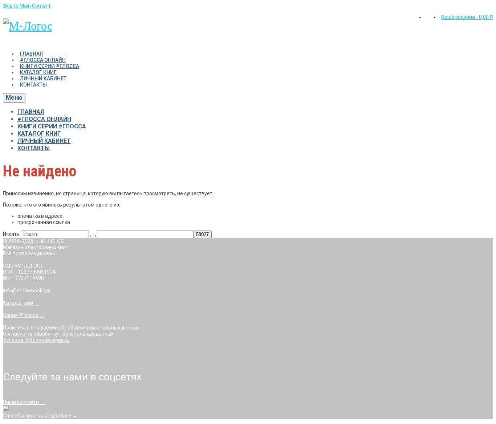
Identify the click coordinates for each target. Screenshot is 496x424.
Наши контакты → (24, 402)
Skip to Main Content (26, 6)
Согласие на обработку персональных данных (58, 334)
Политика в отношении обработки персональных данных (71, 328)
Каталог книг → (21, 303)
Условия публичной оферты (36, 340)
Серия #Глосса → (23, 315)
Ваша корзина (467, 17)
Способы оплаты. (40, 416)
